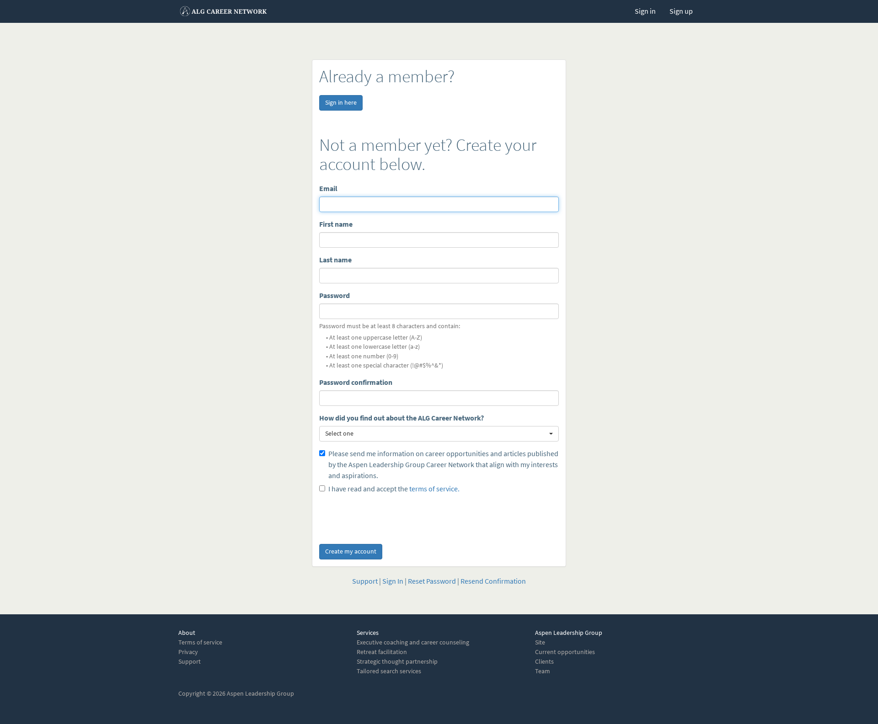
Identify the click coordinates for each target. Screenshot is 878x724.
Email (328, 188)
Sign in (645, 11)
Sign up (681, 11)
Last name (335, 260)
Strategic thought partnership (397, 661)
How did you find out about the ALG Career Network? (401, 418)
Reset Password (432, 581)
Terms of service (200, 642)
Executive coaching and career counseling (413, 642)
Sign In (392, 581)
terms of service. (434, 489)
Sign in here (341, 102)
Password (334, 295)
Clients (544, 661)
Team (542, 671)
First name (336, 224)
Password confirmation (355, 382)
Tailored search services (389, 671)
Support (365, 581)
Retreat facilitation (382, 652)
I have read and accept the (394, 489)
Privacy (188, 652)
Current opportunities (565, 652)
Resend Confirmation (493, 581)
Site (540, 642)
